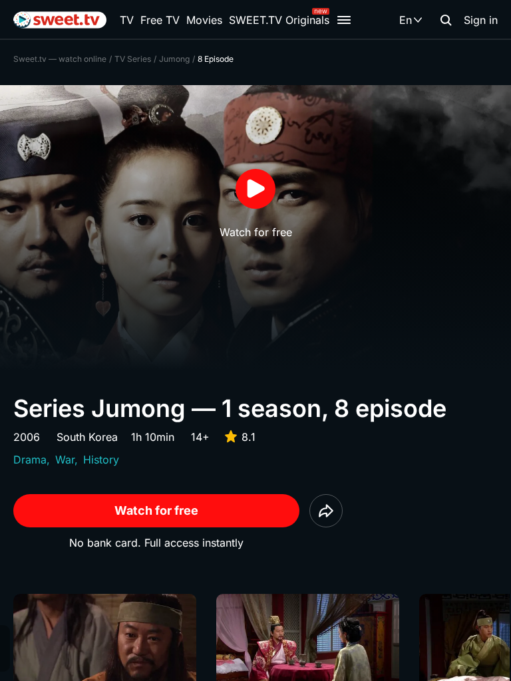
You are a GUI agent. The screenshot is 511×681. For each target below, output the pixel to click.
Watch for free (156, 510)
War (65, 459)
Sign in (481, 20)
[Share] (326, 510)
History (101, 459)
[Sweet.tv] (59, 20)
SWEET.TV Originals (279, 20)
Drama (30, 459)
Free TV (160, 20)
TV (127, 20)
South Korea (87, 437)
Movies (204, 20)
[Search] (446, 20)
